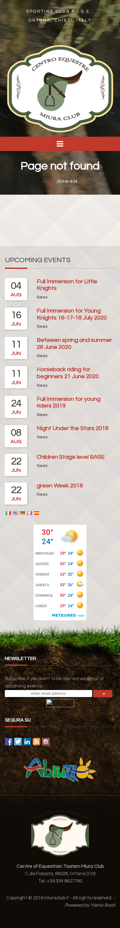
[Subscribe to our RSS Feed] (36, 741)
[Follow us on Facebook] (8, 741)
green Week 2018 (60, 486)
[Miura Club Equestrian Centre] (60, 88)
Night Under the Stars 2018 (72, 428)
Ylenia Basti (102, 905)
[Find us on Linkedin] (27, 741)
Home (49, 181)
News (42, 297)
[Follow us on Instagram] (46, 741)
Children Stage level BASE (71, 457)
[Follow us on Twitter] (18, 741)
